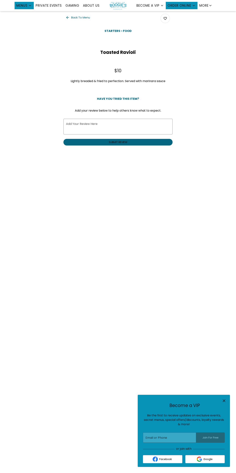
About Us (91, 5)
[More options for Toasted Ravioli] (165, 18)
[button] (24, 5)
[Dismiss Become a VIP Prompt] (224, 400)
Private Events (49, 5)
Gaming (72, 5)
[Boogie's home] (118, 5)
